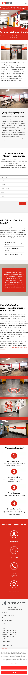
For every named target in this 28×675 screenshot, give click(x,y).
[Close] (26, 650)
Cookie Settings (14, 663)
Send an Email (7, 618)
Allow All (14, 672)
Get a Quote (14, 557)
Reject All (14, 668)
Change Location (12, 607)
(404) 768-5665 (14, 576)
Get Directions (14, 592)
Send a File (14, 542)
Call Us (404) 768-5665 (9, 615)
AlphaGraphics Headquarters (15, 609)
